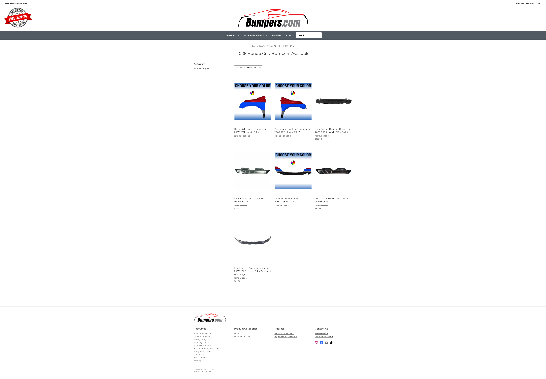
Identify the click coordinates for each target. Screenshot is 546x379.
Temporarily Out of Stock (333, 104)
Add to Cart (333, 173)
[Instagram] (316, 342)
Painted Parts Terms (203, 345)
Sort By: (239, 68)
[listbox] (252, 68)
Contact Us (199, 354)
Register (530, 3)
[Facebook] (321, 342)
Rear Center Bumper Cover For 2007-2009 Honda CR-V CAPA (332, 131)
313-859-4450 (321, 333)
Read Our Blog (200, 357)
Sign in (519, 3)
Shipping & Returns (203, 342)
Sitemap (197, 360)
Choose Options (252, 104)
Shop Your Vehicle (254, 35)
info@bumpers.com (324, 336)
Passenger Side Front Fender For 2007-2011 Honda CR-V (292, 131)
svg (331, 342)
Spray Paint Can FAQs (204, 351)
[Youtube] (326, 342)
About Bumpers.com (203, 333)
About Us (276, 35)
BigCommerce (208, 369)
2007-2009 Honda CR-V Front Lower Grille (331, 200)
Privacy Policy (200, 339)
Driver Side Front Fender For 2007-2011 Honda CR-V (250, 131)
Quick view (252, 99)
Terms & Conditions (203, 336)
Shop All (231, 35)
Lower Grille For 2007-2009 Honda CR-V (249, 200)
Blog (288, 35)
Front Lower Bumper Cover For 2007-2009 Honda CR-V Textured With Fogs (252, 271)
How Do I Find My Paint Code (206, 348)
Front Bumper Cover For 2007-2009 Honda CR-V (291, 200)
